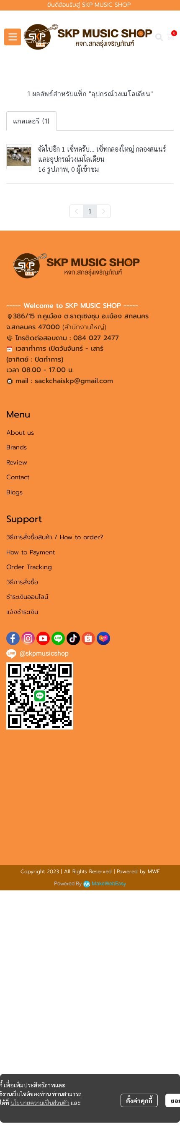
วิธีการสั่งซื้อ (22, 582)
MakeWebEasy (109, 883)
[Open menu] (12, 37)
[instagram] (28, 638)
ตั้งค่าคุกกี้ (139, 1100)
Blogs (14, 492)
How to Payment (30, 552)
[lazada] (103, 638)
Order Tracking (29, 567)
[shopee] (88, 638)
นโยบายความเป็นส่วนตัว (39, 1102)
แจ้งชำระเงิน (22, 612)
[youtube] (43, 638)
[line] (58, 638)
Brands (16, 447)
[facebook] (13, 638)
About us (20, 432)
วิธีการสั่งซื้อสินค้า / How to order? (54, 537)
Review (16, 462)
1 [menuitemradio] (90, 211)
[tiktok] (73, 638)
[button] (159, 37)
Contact (17, 477)
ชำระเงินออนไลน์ (27, 596)
